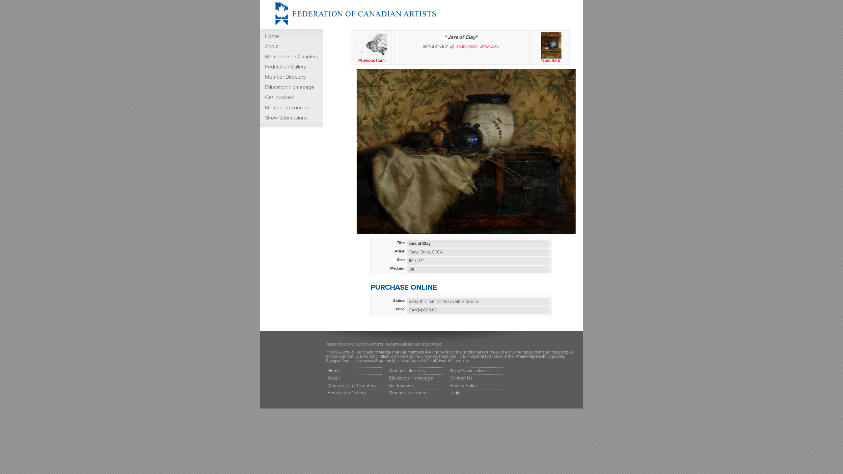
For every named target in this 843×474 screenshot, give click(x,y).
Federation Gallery (285, 67)
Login (455, 393)
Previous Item (371, 60)
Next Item (550, 60)
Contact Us (461, 378)
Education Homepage (289, 87)
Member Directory (285, 77)
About (272, 46)
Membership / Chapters (291, 56)
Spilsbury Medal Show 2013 (474, 46)
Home (272, 36)
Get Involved (279, 97)
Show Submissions (286, 118)
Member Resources (287, 107)
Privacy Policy (463, 385)
